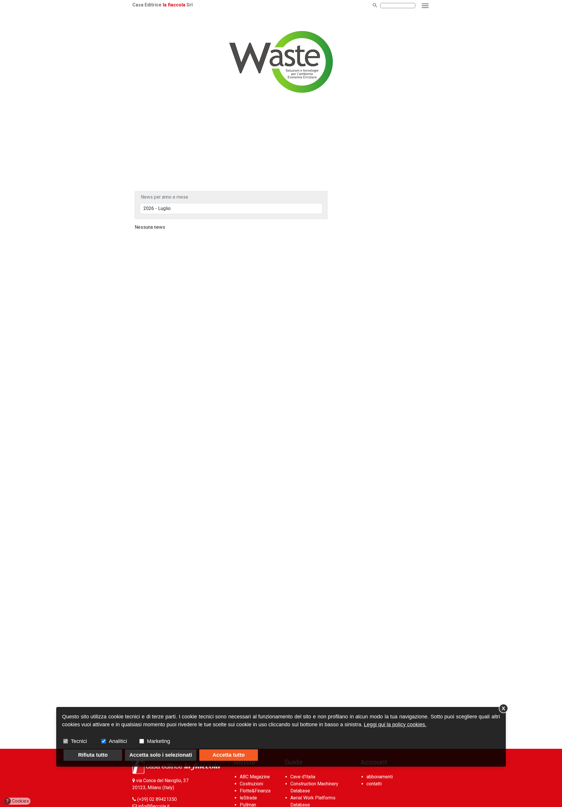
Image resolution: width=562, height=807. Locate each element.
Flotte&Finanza (255, 791)
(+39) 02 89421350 (157, 799)
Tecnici (79, 741)
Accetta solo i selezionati (160, 755)
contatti (374, 784)
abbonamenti (379, 777)
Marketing (158, 741)
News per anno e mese (164, 197)
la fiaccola (174, 5)
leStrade (248, 798)
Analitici (118, 741)
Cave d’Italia (302, 777)
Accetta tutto (229, 755)
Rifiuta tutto (93, 755)
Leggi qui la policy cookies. (395, 724)
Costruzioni (251, 784)
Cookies (17, 801)
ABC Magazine (255, 777)
